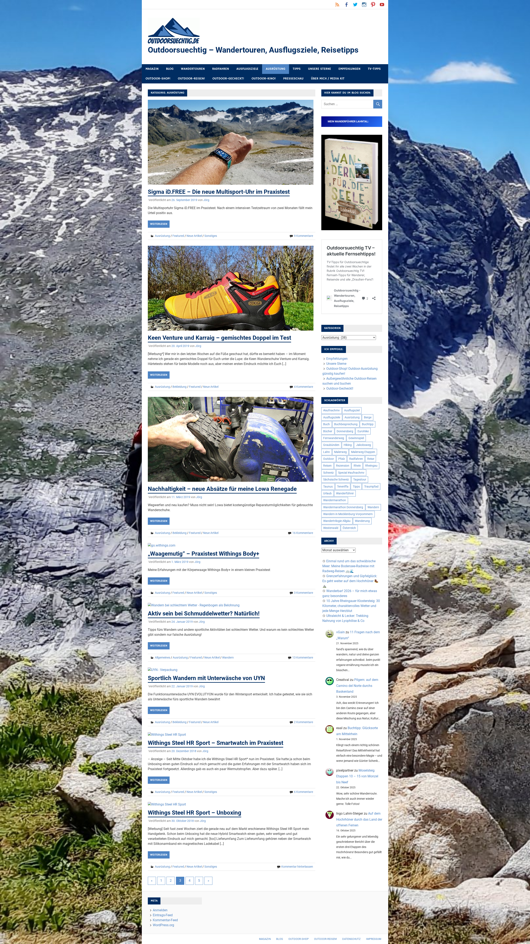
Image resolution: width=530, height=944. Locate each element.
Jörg (206, 200)
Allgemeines (162, 657)
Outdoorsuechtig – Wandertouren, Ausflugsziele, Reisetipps (253, 49)
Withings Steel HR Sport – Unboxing (194, 812)
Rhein (357, 465)
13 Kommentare (302, 657)
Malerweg (340, 452)
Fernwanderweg (333, 438)
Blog (169, 69)
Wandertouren (193, 69)
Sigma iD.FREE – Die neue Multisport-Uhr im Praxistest (219, 191)
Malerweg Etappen (363, 452)
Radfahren (220, 69)
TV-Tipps (374, 69)
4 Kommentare (303, 386)
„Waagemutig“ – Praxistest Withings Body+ (203, 553)
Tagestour (359, 479)
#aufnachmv (331, 410)
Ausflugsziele (247, 69)
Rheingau (371, 465)
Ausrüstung (275, 69)
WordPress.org (163, 925)
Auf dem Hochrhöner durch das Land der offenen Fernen (359, 819)
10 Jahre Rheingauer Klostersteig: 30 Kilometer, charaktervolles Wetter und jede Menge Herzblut (351, 606)
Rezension (342, 465)
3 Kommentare (303, 592)
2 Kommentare (303, 722)
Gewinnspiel (356, 438)
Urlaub (327, 493)
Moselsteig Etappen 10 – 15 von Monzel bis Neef (357, 776)
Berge (367, 417)
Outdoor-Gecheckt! (228, 79)
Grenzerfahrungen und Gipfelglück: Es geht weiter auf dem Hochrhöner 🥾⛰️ (350, 581)
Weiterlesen (158, 224)
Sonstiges (210, 235)
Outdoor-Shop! (158, 79)
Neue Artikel (194, 235)
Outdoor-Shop (298, 938)
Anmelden (160, 910)
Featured (178, 235)
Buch (326, 424)
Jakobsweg (363, 445)
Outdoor (328, 458)
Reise (370, 458)
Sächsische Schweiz (336, 479)
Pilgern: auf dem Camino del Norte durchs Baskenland (357, 686)
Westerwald (330, 528)
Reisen (327, 465)
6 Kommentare (303, 791)
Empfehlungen (349, 69)
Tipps (297, 69)
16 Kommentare (302, 533)
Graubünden (331, 445)
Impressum (373, 938)
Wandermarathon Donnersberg (343, 507)
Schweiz (328, 472)
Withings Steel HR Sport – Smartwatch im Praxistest (215, 742)
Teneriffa (342, 486)
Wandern (228, 657)
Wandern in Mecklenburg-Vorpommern (348, 514)
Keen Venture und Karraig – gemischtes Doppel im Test (219, 337)
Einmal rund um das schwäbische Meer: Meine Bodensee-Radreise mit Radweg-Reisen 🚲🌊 (349, 566)
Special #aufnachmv (351, 472)
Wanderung (362, 521)
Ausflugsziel (352, 410)
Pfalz (341, 458)
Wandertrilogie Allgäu (337, 521)
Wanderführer (345, 493)
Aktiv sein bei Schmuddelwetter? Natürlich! (204, 613)
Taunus (328, 486)
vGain (340, 632)
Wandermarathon (334, 500)
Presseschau (293, 79)
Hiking (348, 445)
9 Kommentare (303, 235)
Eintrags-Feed (163, 915)
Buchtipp (367, 424)
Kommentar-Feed (165, 920)
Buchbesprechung (346, 424)
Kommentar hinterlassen (297, 866)
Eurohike (363, 431)
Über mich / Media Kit (327, 79)
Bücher (327, 431)
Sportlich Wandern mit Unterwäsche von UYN (206, 678)
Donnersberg (345, 431)
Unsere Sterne (319, 69)
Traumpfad (371, 486)
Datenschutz (351, 938)
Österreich (349, 528)
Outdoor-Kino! (264, 79)
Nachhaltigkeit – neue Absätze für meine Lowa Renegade (222, 488)
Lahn (326, 452)
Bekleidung (179, 386)
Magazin (152, 69)
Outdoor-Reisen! (191, 79)
